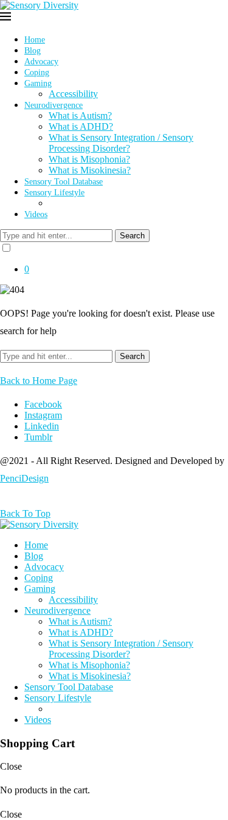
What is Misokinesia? (90, 170)
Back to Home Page (38, 380)
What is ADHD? (81, 126)
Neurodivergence (53, 105)
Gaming (38, 83)
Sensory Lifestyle (54, 192)
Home (34, 39)
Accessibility (73, 94)
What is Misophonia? (89, 159)
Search (132, 235)
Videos (35, 214)
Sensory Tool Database (63, 181)
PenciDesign (24, 478)
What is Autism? (80, 115)
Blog (32, 50)
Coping (36, 72)
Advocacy (41, 61)
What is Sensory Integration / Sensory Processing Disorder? (121, 142)
